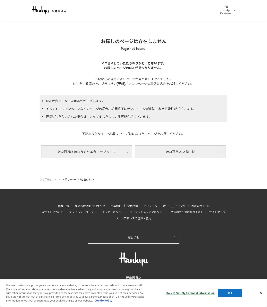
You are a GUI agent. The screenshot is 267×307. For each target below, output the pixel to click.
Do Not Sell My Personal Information (190, 293)
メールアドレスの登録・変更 (133, 218)
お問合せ (133, 237)
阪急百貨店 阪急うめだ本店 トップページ (87, 151)
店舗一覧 (63, 206)
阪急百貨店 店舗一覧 (180, 151)
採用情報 (132, 206)
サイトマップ (217, 212)
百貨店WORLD (200, 206)
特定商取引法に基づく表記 (187, 212)
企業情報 (116, 206)
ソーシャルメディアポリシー (147, 212)
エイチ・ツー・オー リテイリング (164, 206)
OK (230, 293)
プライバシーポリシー (82, 212)
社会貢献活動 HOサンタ (90, 206)
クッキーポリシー (113, 212)
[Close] (260, 292)
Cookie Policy (103, 300)
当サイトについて (52, 212)
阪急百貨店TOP (48, 179)
